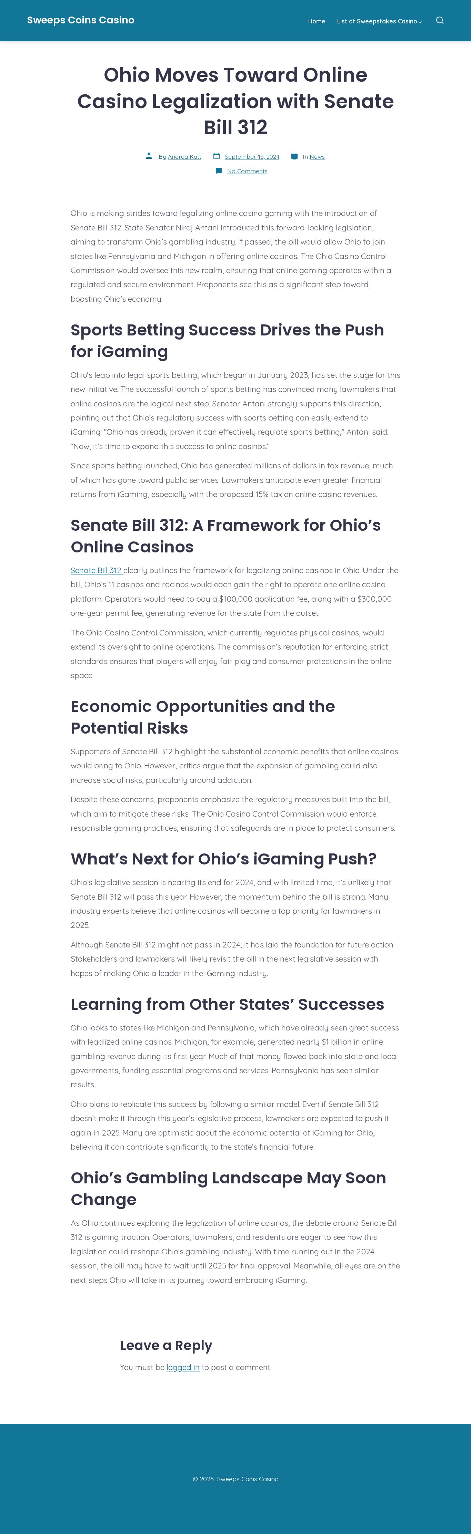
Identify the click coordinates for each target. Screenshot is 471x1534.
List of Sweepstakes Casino (377, 21)
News (317, 156)
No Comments (247, 171)
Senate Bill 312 (97, 570)
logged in (183, 1367)
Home (316, 21)
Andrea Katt (184, 156)
